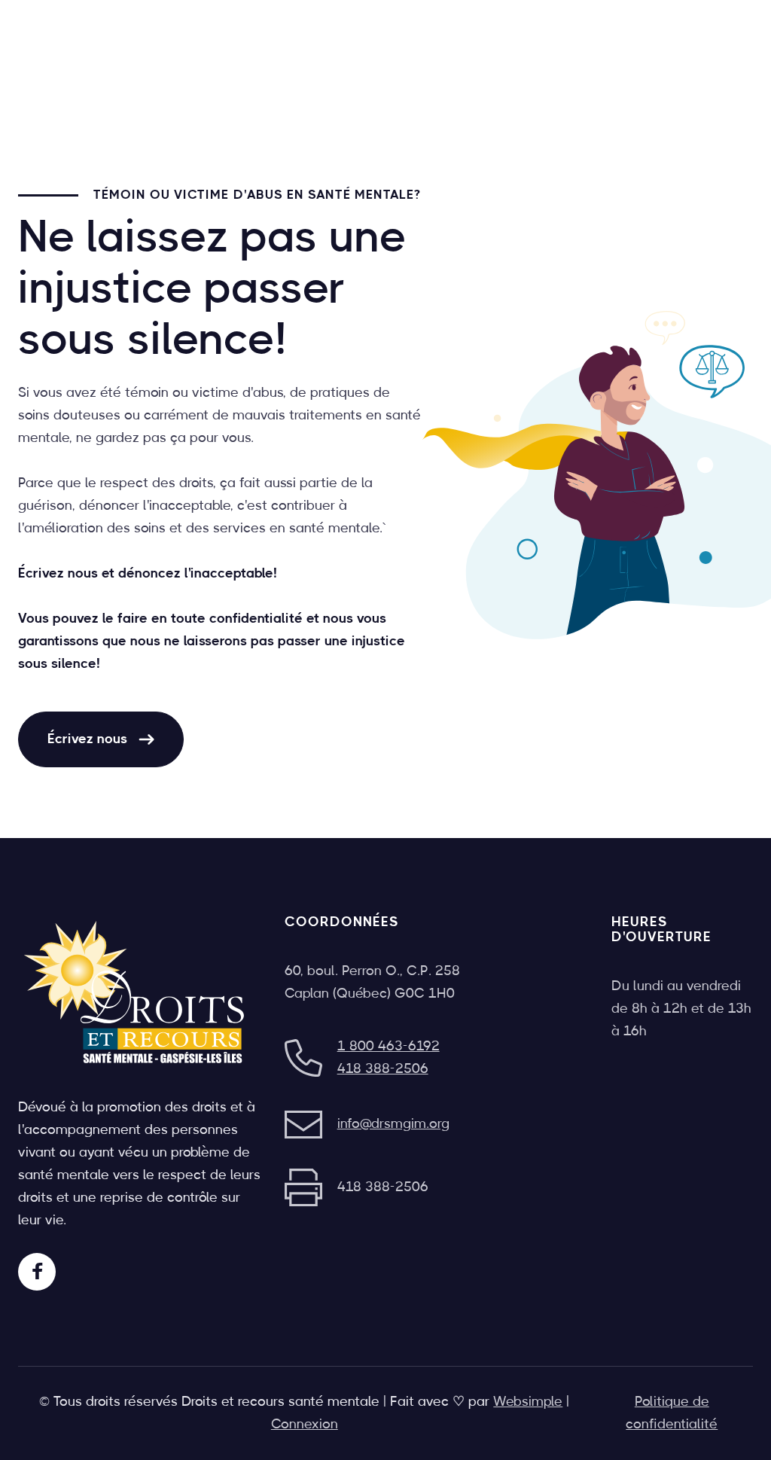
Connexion (304, 1424)
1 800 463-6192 (388, 1046)
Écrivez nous (100, 739)
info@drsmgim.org (393, 1124)
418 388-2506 (382, 1069)
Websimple (527, 1402)
